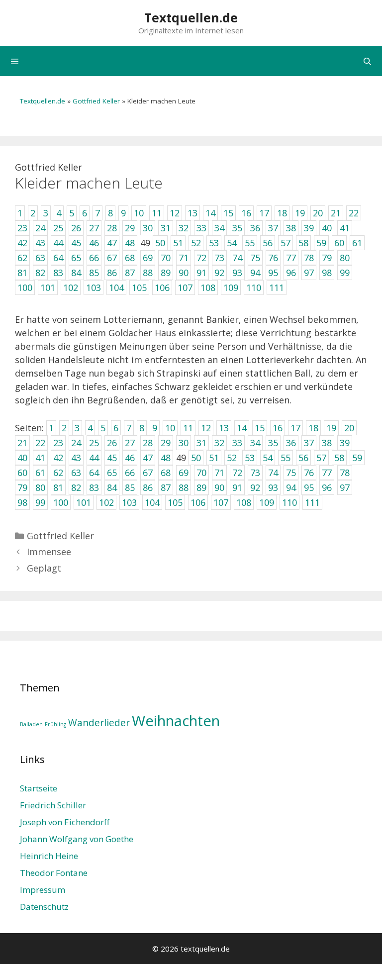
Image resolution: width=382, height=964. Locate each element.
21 (22, 443)
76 (309, 473)
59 (357, 458)
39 (345, 443)
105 (175, 502)
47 (148, 458)
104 (152, 502)
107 (220, 502)
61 (40, 473)
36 (291, 443)
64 (94, 473)
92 (255, 487)
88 (184, 487)
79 (22, 487)
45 (112, 458)
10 (170, 428)
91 (237, 487)
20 (349, 428)
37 (309, 443)
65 (112, 473)
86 (148, 487)
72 (237, 473)
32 (219, 443)
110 (289, 502)
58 (339, 458)
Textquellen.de (191, 17)
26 (112, 443)
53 (250, 458)
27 (130, 443)
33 (237, 443)
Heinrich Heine (49, 856)
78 (345, 473)
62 (58, 473)
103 (129, 502)
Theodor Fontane (54, 872)
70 (201, 473)
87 (166, 487)
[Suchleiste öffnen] (367, 61)
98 (22, 502)
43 (76, 458)
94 (291, 487)
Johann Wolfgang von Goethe (76, 839)
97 (345, 487)
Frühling (55, 724)
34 (255, 443)
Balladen (31, 724)
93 (273, 487)
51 (214, 458)
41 (40, 458)
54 (268, 458)
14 (242, 428)
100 (60, 502)
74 (273, 473)
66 (130, 473)
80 (40, 487)
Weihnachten (176, 721)
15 (260, 428)
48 (166, 458)
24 (76, 443)
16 (278, 428)
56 (303, 458)
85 (130, 487)
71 (219, 473)
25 (94, 443)
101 (83, 502)
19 (331, 428)
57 (321, 458)
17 (295, 428)
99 (40, 502)
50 (196, 458)
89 (201, 487)
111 (312, 502)
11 (188, 428)
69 (184, 473)
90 (219, 487)
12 (206, 428)
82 (76, 487)
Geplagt (44, 568)
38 (327, 443)
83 (94, 487)
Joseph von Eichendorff (64, 822)
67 (148, 473)
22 (40, 443)
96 (327, 487)
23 (58, 443)
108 (243, 502)
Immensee (49, 552)
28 (148, 443)
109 (266, 502)
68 (166, 473)
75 (291, 473)
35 (273, 443)
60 (22, 473)
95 (309, 487)
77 (327, 473)
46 (130, 458)
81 (58, 487)
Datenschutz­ (44, 906)
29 (166, 443)
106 (198, 502)
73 (255, 473)
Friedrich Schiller (53, 805)
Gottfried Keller (96, 100)
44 (94, 458)
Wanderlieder (99, 722)
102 (106, 502)
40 (22, 458)
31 (201, 443)
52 (232, 458)
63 (76, 473)
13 (224, 428)
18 (313, 428)
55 (285, 458)
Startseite (38, 788)
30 (184, 443)
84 (112, 487)
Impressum (42, 889)
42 (58, 458)
